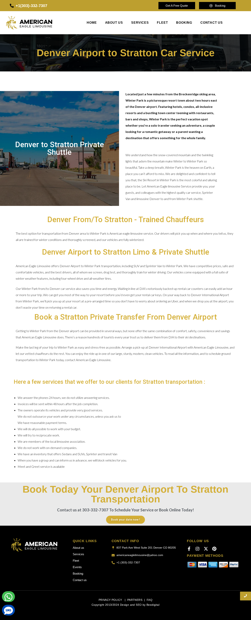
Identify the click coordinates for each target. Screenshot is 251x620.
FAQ (149, 599)
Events (77, 567)
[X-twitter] (206, 549)
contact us (211, 22)
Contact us (80, 580)
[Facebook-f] (189, 549)
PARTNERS (134, 599)
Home (92, 22)
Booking (78, 573)
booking (184, 22)
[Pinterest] (214, 549)
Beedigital (152, 604)
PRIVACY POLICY (111, 599)
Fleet (162, 22)
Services (140, 22)
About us (114, 22)
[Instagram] (197, 549)
